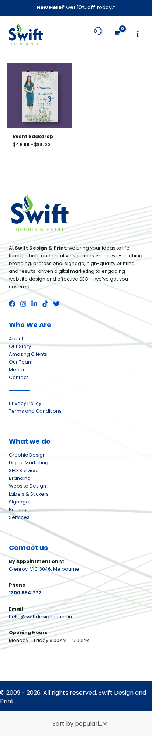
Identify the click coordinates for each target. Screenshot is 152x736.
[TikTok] (45, 303)
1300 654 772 (25, 592)
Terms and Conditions (35, 411)
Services (19, 517)
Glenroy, (19, 569)
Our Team (21, 362)
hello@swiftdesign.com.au (40, 616)
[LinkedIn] (34, 303)
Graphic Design (27, 455)
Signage (19, 502)
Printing (18, 509)
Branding (20, 478)
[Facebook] (12, 303)
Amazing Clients (28, 354)
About (16, 339)
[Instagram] (23, 303)
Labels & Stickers (29, 494)
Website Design (27, 486)
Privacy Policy (25, 403)
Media (16, 370)
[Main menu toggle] (138, 34)
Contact (18, 377)
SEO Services (24, 470)
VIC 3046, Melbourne (54, 569)
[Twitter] (56, 303)
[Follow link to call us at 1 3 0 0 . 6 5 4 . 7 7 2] (98, 34)
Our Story (20, 346)
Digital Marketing (28, 463)
